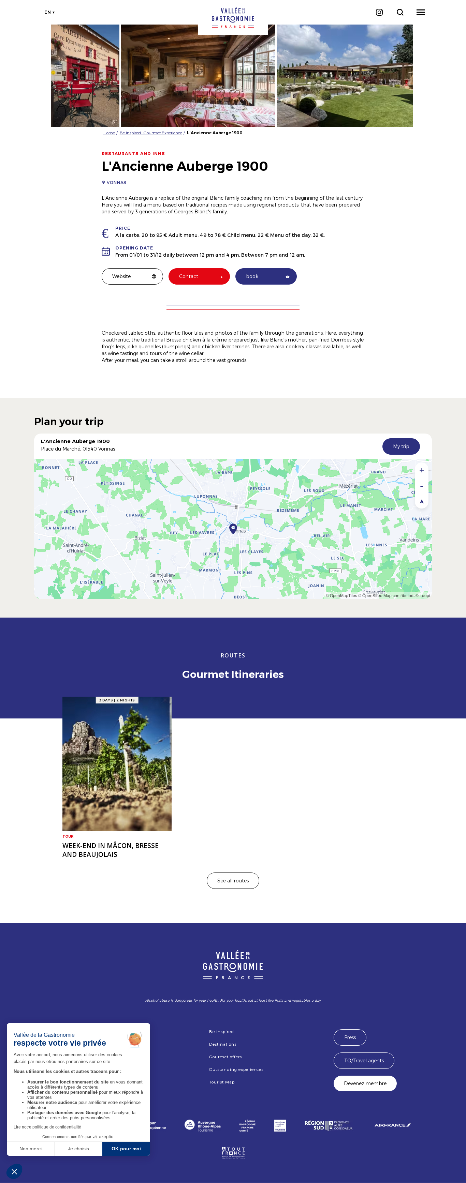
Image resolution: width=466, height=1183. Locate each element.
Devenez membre (365, 1083)
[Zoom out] (421, 485)
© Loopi (423, 595)
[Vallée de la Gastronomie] (233, 17)
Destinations (222, 1044)
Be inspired (221, 1031)
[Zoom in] (421, 470)
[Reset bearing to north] (421, 501)
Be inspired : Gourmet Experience (151, 132)
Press (350, 1037)
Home (109, 132)
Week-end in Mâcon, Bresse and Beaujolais (110, 850)
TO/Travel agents (364, 1060)
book (252, 276)
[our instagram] (379, 12)
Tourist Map (222, 1082)
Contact (188, 276)
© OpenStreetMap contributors (386, 595)
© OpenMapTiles (341, 595)
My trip (401, 446)
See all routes (233, 880)
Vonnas (117, 182)
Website (121, 276)
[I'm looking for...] (400, 12)
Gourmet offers (225, 1057)
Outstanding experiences (236, 1069)
